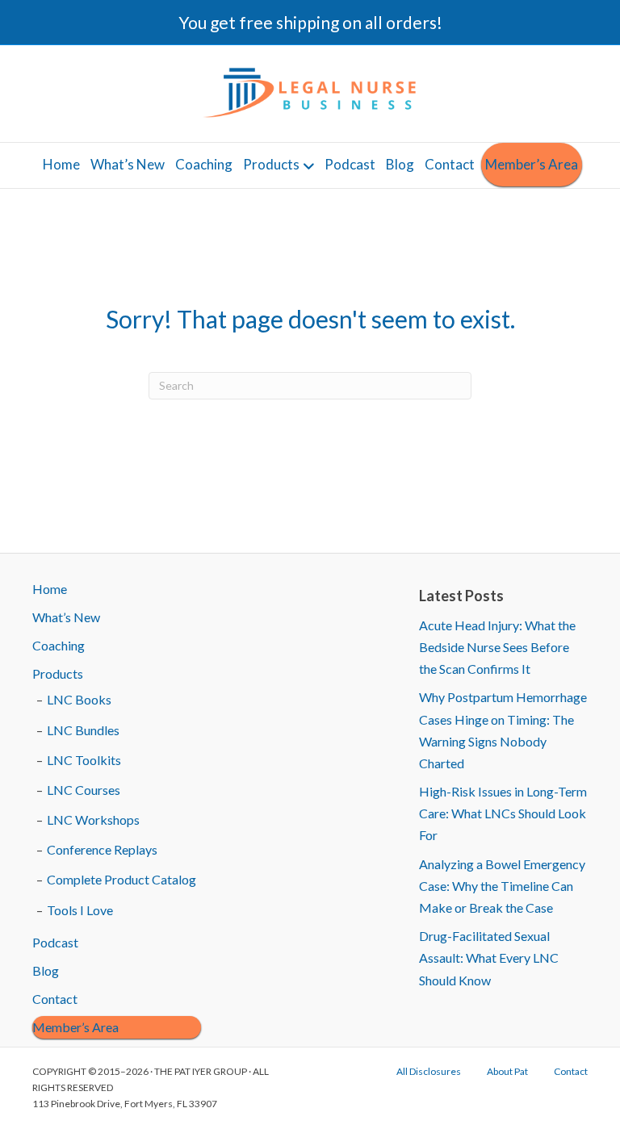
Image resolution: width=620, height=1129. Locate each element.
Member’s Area (531, 164)
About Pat (507, 1071)
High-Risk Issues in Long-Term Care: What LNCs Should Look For (503, 813)
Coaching (203, 164)
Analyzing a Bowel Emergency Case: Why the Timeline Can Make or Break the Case (502, 885)
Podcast (350, 164)
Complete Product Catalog (121, 879)
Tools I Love (80, 910)
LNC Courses (83, 789)
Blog (400, 164)
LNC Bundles (83, 730)
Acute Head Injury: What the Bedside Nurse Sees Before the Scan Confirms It (497, 646)
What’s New (127, 164)
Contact (450, 164)
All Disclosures (428, 1071)
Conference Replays (102, 849)
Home (61, 164)
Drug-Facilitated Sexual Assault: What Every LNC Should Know (489, 957)
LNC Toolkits (84, 759)
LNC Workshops (93, 819)
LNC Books (79, 699)
